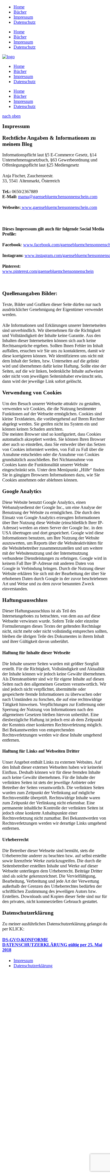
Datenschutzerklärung (33, 965)
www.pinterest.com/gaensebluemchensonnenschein (48, 271)
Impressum (23, 960)
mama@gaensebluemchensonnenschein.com (57, 196)
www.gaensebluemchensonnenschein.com (59, 207)
